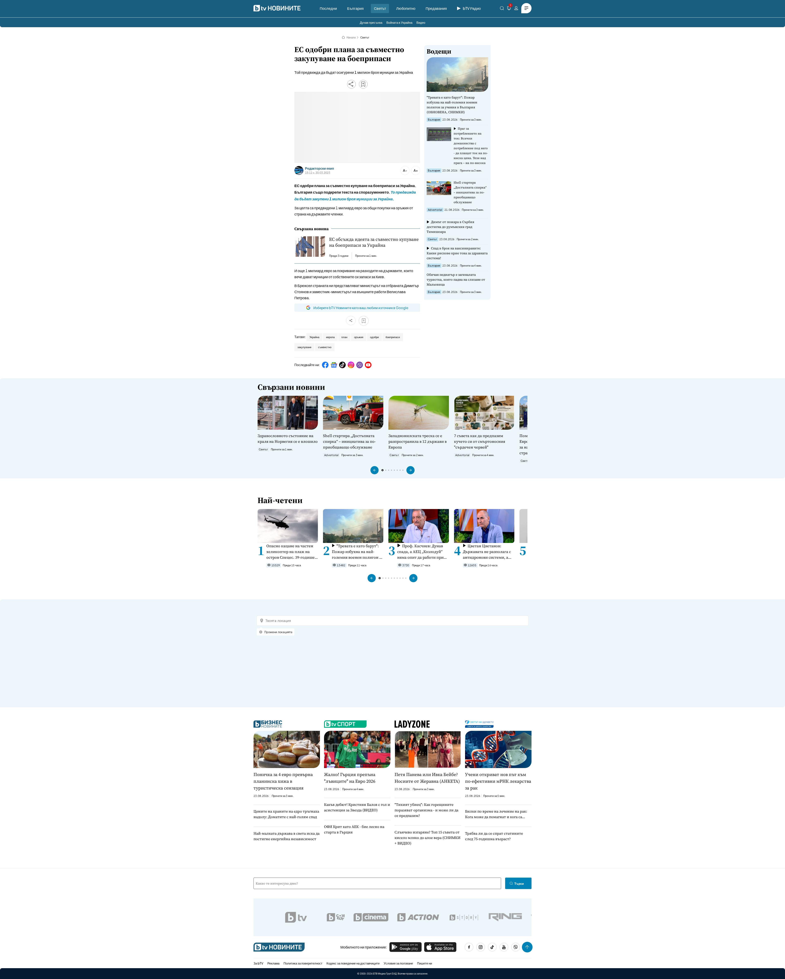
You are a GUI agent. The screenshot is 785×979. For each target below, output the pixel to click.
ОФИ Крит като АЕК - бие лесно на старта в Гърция (354, 829)
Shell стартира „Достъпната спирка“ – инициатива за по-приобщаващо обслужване (470, 192)
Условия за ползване (398, 963)
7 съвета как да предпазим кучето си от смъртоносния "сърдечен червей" (479, 441)
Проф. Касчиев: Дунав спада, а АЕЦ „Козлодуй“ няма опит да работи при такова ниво (420, 551)
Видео (420, 22)
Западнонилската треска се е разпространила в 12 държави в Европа (417, 441)
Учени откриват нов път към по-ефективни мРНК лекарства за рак (498, 781)
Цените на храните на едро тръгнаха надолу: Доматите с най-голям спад (286, 814)
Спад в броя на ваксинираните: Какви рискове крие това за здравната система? (457, 253)
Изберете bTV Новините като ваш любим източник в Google (360, 307)
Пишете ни (424, 963)
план (344, 337)
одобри (374, 337)
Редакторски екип (319, 168)
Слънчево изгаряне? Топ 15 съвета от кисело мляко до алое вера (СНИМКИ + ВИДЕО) (427, 838)
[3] (509, 9)
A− (405, 170)
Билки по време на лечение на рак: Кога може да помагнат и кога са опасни (496, 814)
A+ (416, 170)
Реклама (273, 963)
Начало (351, 37)
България (355, 8)
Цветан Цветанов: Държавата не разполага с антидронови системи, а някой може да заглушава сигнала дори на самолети (487, 551)
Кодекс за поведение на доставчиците (353, 963)
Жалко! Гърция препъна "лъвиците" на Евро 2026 (349, 777)
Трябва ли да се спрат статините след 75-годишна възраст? (494, 836)
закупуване (304, 347)
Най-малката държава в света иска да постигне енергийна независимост (286, 836)
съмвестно (324, 347)
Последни (328, 8)
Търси (519, 883)
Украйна (314, 337)
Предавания (436, 8)
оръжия (358, 337)
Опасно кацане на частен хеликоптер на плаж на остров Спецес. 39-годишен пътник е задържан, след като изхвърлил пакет (291, 551)
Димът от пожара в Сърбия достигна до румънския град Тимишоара (450, 227)
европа (330, 337)
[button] (374, 470)
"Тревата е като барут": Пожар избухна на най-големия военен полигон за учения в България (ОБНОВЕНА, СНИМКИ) (452, 104)
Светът (380, 8)
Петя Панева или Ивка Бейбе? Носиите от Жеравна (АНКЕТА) (427, 777)
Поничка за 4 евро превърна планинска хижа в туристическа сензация (283, 781)
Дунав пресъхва (371, 22)
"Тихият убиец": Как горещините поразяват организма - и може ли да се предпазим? (426, 810)
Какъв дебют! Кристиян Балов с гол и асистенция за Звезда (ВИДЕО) (357, 807)
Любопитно (405, 8)
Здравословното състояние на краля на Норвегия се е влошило (288, 438)
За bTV (258, 963)
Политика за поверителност (303, 963)
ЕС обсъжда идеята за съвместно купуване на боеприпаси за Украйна (374, 242)
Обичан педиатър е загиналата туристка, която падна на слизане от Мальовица (456, 279)
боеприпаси (393, 337)
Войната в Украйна (399, 22)
